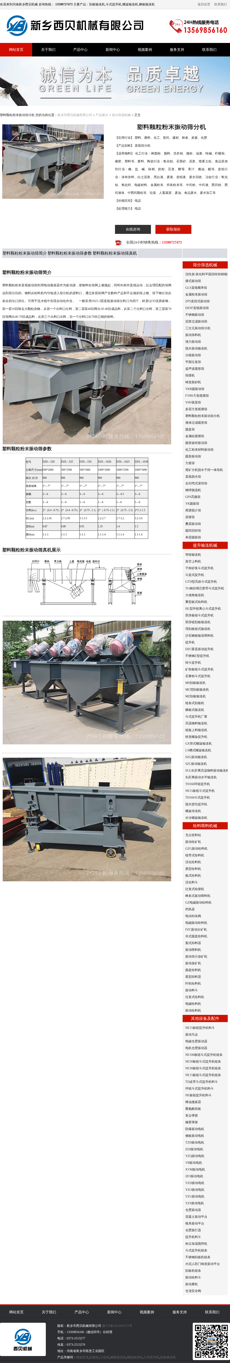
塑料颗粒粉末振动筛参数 (69, 253)
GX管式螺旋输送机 (198, 743)
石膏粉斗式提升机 (197, 676)
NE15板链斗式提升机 (200, 790)
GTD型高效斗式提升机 (201, 581)
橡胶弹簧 (191, 1122)
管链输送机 (193, 554)
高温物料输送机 (196, 723)
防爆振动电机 (194, 1129)
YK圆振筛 (192, 503)
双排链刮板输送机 (197, 622)
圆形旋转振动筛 (196, 443)
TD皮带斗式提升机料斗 (201, 1081)
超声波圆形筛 (194, 368)
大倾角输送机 (194, 595)
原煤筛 (190, 517)
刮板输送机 (168, 1357)
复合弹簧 (191, 1115)
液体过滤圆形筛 (196, 422)
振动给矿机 (193, 842)
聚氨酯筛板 (193, 1108)
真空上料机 (193, 561)
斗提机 (104, 1357)
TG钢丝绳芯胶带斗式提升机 (204, 588)
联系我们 (220, 4)
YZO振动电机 (194, 1189)
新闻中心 (113, 49)
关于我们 (48, 49)
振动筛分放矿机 (196, 956)
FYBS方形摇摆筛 (197, 395)
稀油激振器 (193, 1102)
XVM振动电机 (195, 1169)
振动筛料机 (193, 335)
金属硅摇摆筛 (194, 436)
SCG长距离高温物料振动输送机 (207, 770)
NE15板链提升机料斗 (200, 1028)
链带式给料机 (194, 855)
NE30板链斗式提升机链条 (203, 1068)
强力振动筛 (193, 341)
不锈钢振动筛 (194, 314)
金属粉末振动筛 (196, 294)
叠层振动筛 (193, 524)
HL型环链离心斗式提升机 (203, 608)
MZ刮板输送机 (195, 696)
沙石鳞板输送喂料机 (199, 635)
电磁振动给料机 (196, 922)
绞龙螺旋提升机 (196, 737)
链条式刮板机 (194, 703)
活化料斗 (191, 882)
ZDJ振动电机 (194, 1149)
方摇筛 (190, 463)
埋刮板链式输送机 (197, 629)
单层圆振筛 (193, 537)
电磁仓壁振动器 (196, 1041)
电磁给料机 (193, 1003)
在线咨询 (133, 229)
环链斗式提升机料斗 (199, 1088)
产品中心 (80, 49)
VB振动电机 (193, 1162)
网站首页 (16, 49)
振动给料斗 (193, 1277)
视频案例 (145, 49)
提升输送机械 (205, 545)
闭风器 (190, 909)
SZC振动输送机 (196, 763)
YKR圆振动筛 (194, 389)
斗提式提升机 (194, 575)
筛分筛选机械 (121, 115)
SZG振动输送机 (196, 757)
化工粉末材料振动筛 (199, 449)
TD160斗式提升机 (197, 797)
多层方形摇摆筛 (196, 409)
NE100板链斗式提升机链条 (204, 1054)
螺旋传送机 (193, 811)
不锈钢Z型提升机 (197, 656)
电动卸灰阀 (193, 916)
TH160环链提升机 (197, 784)
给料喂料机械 (205, 826)
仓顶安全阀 (193, 1291)
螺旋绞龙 (82, 1357)
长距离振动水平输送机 (201, 777)
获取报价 (173, 229)
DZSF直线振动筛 (197, 308)
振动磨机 (191, 1284)
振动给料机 (193, 1010)
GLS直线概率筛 (196, 287)
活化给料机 (193, 862)
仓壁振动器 (193, 1210)
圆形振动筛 (193, 456)
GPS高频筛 (193, 497)
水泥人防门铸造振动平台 (202, 1264)
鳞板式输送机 (194, 710)
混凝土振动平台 (196, 1216)
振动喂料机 (193, 949)
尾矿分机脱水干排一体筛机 (204, 470)
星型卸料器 (193, 976)
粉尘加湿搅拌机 (196, 1243)
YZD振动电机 (194, 1183)
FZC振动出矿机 (196, 929)
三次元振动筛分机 (197, 328)
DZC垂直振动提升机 (199, 649)
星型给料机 (193, 869)
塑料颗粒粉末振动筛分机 (202, 416)
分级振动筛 (193, 355)
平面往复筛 (193, 362)
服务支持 (177, 49)
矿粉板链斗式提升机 (199, 669)
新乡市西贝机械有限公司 (75, 115)
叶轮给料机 (193, 983)
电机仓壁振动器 (196, 1048)
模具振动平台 (194, 1223)
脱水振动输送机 (196, 348)
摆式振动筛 (193, 281)
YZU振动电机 (194, 1196)
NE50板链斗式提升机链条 (203, 1061)
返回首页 (204, 4)
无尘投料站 (193, 835)
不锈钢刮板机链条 (197, 1257)
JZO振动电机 (194, 1176)
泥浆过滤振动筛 (196, 321)
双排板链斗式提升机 (199, 615)
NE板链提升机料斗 (198, 1095)
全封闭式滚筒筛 (196, 483)
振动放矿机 (193, 963)
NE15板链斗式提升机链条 (203, 1075)
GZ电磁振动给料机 (198, 902)
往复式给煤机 (194, 889)
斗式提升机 (151, 1357)
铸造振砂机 (193, 382)
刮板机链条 (193, 1270)
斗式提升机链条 (196, 1250)
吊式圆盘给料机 (196, 936)
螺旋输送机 (135, 1357)
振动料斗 (191, 990)
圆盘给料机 (193, 970)
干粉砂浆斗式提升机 (199, 568)
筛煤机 (190, 375)
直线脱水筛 (193, 476)
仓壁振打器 (193, 1230)
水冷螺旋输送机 (196, 817)
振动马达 (191, 1034)
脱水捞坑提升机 (196, 804)
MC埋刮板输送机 (197, 689)
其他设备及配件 (205, 1018)
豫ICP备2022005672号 (117, 1325)
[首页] (76, 40)
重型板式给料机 (196, 602)
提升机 (190, 642)
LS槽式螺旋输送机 (198, 750)
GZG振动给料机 (196, 848)
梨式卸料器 (193, 943)
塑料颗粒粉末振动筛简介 (24, 253)
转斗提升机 (193, 662)
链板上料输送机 (196, 730)
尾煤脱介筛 (193, 510)
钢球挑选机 (193, 490)
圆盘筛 (190, 429)
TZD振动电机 (194, 1142)
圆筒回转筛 (193, 530)
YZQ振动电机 (194, 1156)
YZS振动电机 (194, 1203)
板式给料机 (193, 875)
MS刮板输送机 (195, 683)
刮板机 (94, 1357)
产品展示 (102, 115)
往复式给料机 (194, 997)
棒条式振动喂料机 (197, 895)
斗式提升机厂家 (196, 716)
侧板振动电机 (194, 1135)
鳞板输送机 (118, 1357)
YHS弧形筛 (193, 402)
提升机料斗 (193, 1237)
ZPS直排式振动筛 (197, 301)
